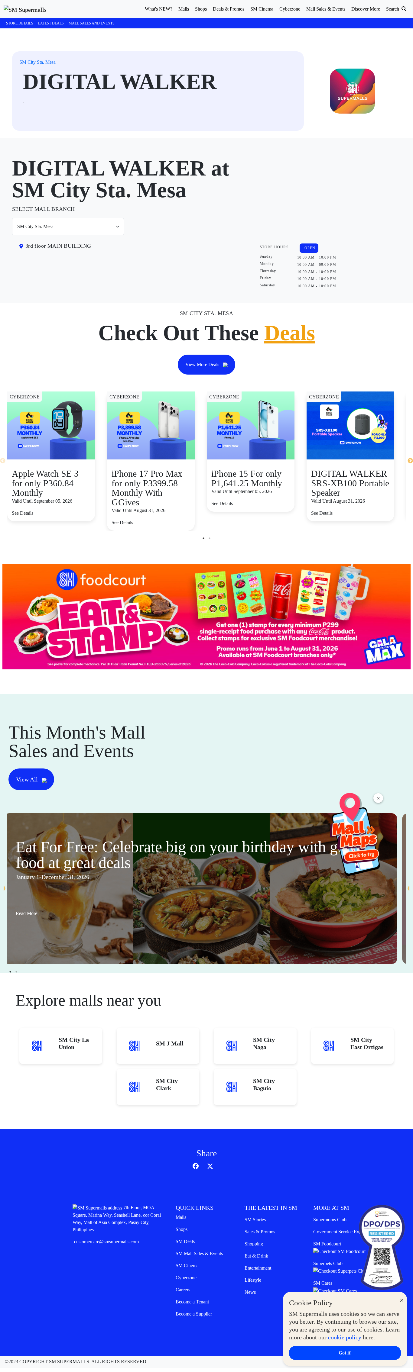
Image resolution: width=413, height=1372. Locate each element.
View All (27, 779)
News (250, 1292)
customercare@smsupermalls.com (106, 1241)
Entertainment (258, 1268)
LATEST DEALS (51, 23)
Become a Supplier (194, 1313)
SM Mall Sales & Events (199, 1253)
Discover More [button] (365, 8)
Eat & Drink (256, 1255)
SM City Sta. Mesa (37, 62)
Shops (181, 1229)
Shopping (254, 1243)
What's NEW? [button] (158, 8)
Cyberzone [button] (289, 8)
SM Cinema (187, 1265)
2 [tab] (210, 538)
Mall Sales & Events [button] (325, 8)
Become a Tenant (192, 1301)
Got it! (345, 1352)
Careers (183, 1289)
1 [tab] (203, 538)
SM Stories (255, 1219)
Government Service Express (341, 1231)
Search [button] (393, 8)
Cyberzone (186, 1277)
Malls (181, 1217)
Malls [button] (183, 8)
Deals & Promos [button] (228, 8)
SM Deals (185, 1241)
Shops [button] (201, 8)
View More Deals (202, 364)
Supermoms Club (329, 1219)
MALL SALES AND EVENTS (92, 23)
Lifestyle (253, 1280)
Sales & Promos (260, 1231)
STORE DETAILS (19, 23)
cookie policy (344, 1337)
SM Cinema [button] (261, 8)
